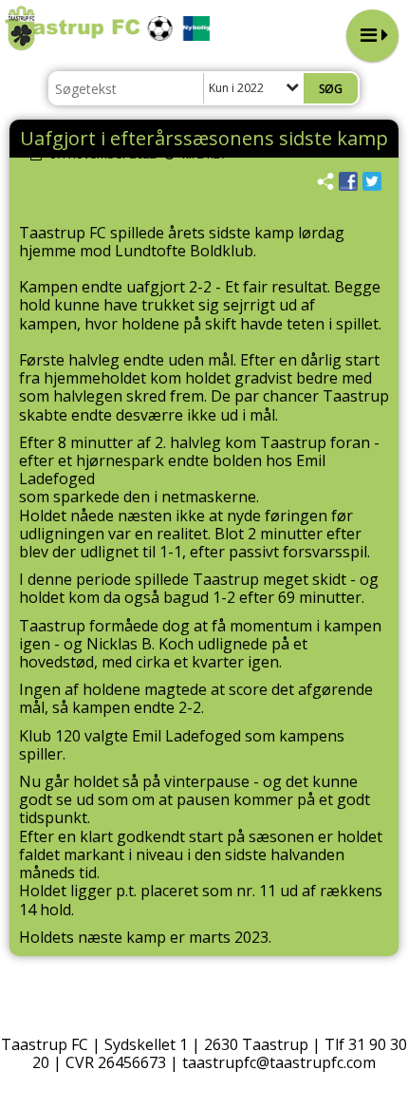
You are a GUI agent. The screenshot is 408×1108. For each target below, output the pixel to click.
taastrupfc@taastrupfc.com (279, 1062)
